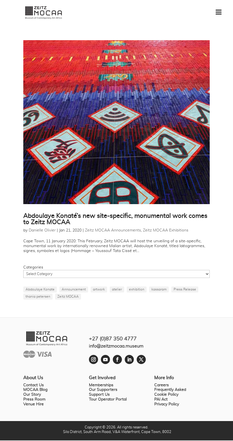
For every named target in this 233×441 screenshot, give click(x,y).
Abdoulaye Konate (40, 289)
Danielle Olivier (42, 230)
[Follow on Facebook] (117, 359)
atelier (117, 289)
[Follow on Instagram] (93, 359)
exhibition (136, 289)
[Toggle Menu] (221, 10)
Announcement (74, 289)
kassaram (159, 289)
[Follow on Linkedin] (129, 359)
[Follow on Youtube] (105, 359)
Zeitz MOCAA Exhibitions (165, 230)
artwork (99, 289)
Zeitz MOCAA (68, 296)
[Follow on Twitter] (141, 359)
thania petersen (38, 296)
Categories (33, 267)
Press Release (185, 289)
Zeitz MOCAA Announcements (113, 230)
